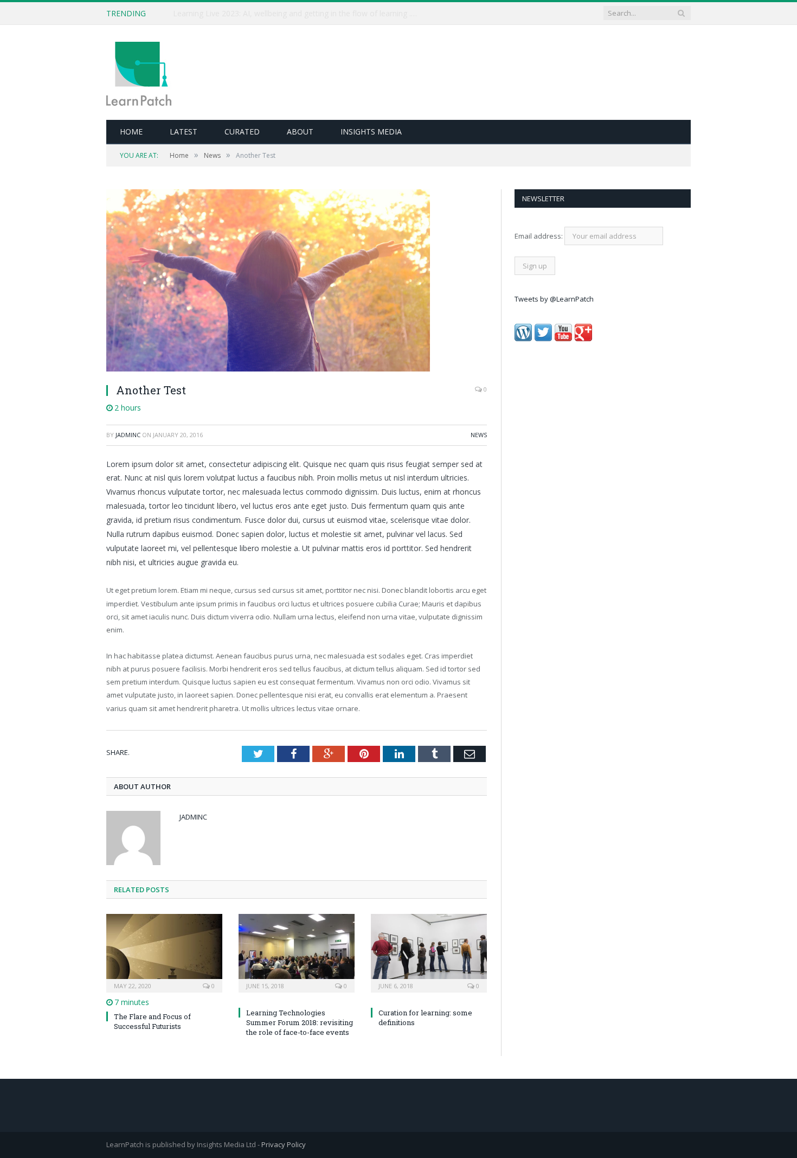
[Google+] (583, 338)
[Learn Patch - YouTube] (563, 338)
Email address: (539, 236)
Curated (242, 131)
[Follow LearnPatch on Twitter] (543, 338)
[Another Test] (296, 281)
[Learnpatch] (138, 72)
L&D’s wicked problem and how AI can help (249, 13)
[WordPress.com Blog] (523, 338)
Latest (183, 131)
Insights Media (371, 131)
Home (131, 131)
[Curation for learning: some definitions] (429, 952)
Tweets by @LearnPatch (554, 299)
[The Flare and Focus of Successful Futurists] (164, 952)
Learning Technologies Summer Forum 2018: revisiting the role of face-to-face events (299, 1022)
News (479, 435)
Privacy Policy (283, 1144)
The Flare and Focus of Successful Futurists (152, 1021)
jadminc (127, 435)
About (300, 131)
